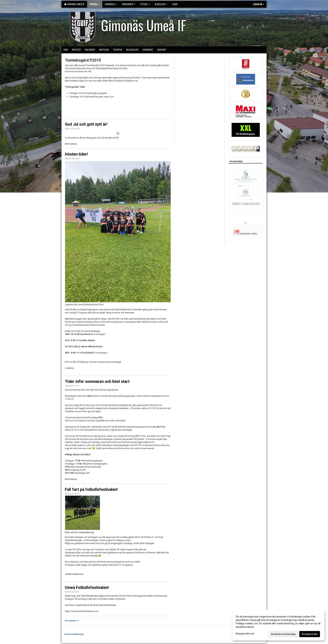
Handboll (110, 4)
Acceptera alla (309, 634)
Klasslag (160, 4)
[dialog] (278, 625)
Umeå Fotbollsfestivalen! (87, 587)
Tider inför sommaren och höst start (97, 381)
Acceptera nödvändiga (283, 634)
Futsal (144, 4)
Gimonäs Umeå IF (75, 4)
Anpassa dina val (245, 633)
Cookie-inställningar (74, 634)
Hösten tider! (76, 154)
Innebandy (127, 4)
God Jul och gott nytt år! (86, 124)
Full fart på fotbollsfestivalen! (91, 489)
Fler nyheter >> (72, 620)
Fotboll (94, 4)
